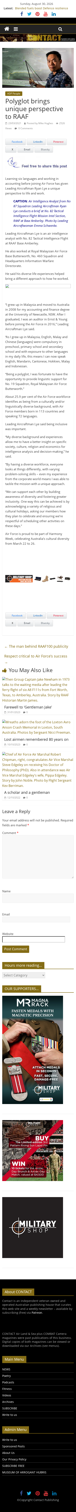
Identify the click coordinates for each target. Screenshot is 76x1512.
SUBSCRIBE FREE (13, 1466)
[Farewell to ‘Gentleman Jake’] (38, 679)
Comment (10, 833)
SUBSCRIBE (9, 1408)
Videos (6, 1395)
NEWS (6, 1369)
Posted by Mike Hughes (40, 123)
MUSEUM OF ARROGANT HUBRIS (24, 1472)
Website (7, 934)
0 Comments (25, 128)
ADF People (13, 93)
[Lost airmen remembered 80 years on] (38, 722)
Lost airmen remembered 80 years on (36, 739)
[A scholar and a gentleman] (38, 754)
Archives (8, 1402)
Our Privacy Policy (14, 1459)
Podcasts (8, 1382)
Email (6, 914)
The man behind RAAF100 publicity (36, 646)
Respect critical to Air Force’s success (35, 659)
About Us (8, 1453)
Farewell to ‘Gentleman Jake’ (28, 707)
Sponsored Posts (13, 1446)
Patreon (37, 1313)
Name (6, 891)
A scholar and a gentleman (27, 792)
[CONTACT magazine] (6, 29)
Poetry (6, 1376)
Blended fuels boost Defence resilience (41, 8)
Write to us (9, 1415)
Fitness (7, 1389)
